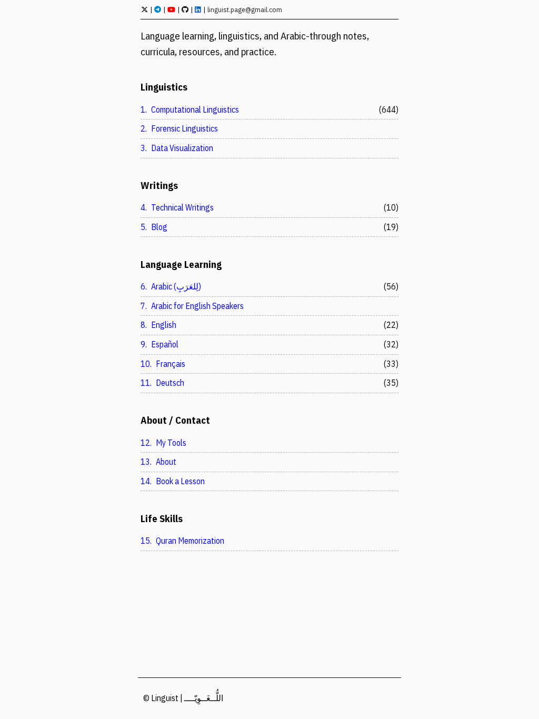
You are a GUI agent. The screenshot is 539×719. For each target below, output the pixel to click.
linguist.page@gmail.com (244, 9)
